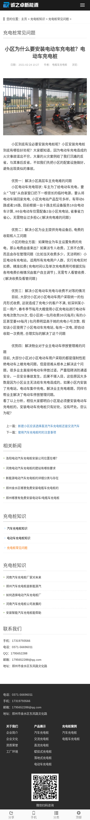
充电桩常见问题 (58, 19)
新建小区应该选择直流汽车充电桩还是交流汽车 (49, 426)
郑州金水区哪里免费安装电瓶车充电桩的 (32, 488)
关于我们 (12, 726)
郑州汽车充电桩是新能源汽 (23, 586)
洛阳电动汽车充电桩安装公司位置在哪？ (32, 458)
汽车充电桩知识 (17, 528)
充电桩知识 (37, 19)
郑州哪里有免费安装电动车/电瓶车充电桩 (32, 498)
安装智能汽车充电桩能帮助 (23, 612)
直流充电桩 (41, 745)
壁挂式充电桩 (43, 751)
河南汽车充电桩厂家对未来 (23, 577)
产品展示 (40, 726)
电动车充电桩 (43, 764)
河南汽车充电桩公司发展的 (23, 604)
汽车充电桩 (41, 732)
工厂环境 (12, 751)
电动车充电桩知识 (18, 538)
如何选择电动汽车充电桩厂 (23, 595)
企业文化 (12, 739)
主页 (24, 19)
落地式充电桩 (43, 758)
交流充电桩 (41, 739)
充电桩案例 (69, 726)
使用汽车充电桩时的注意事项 (37, 432)
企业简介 (12, 732)
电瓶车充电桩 (71, 739)
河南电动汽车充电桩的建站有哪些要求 (31, 468)
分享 (11, 817)
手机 (34, 817)
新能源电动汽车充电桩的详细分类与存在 (32, 478)
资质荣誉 (12, 745)
